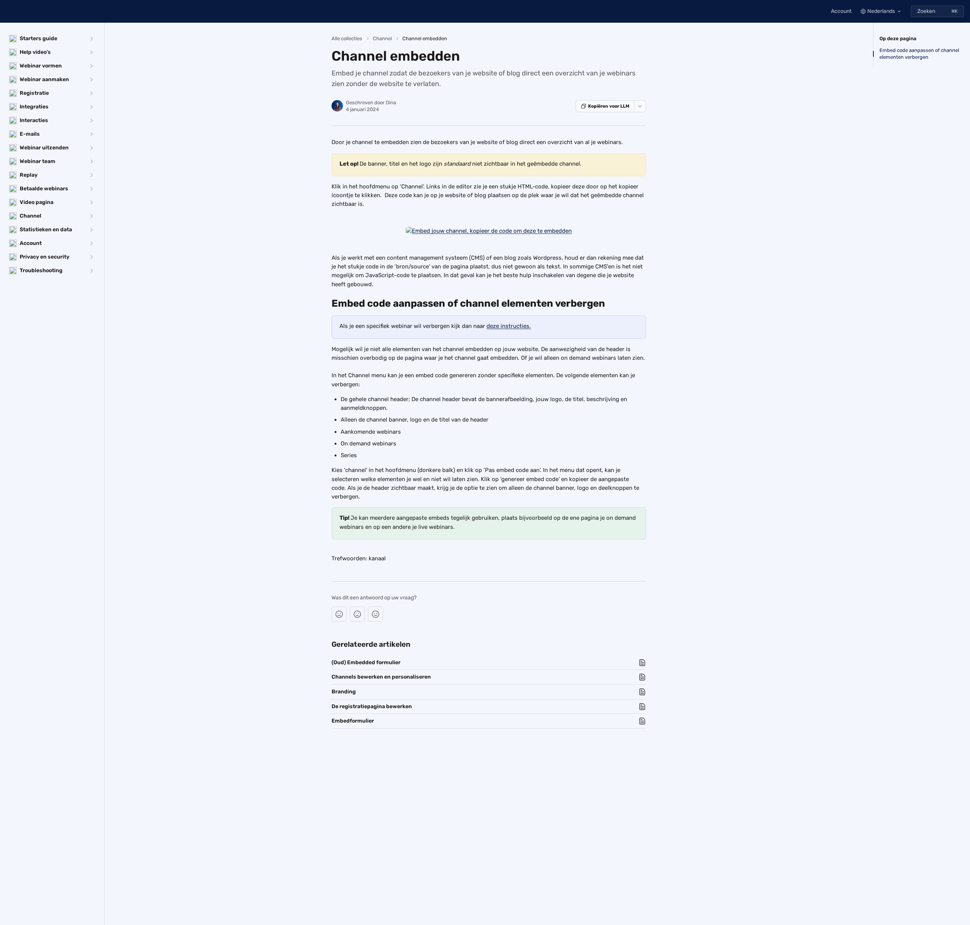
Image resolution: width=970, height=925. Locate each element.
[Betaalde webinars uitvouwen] (91, 188)
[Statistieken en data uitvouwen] (91, 229)
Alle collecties (347, 38)
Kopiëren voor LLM (608, 106)
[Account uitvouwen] (91, 243)
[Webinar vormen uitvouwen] (91, 66)
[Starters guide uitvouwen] (91, 38)
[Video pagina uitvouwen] (91, 202)
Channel (382, 38)
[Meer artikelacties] (640, 106)
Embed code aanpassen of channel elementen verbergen (919, 53)
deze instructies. (509, 326)
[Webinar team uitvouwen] (91, 161)
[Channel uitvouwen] (91, 216)
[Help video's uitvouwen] (91, 52)
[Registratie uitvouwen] (91, 93)
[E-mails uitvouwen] (91, 134)
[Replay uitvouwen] (91, 175)
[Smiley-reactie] (375, 614)
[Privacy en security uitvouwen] (91, 257)
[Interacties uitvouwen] (91, 120)
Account (841, 11)
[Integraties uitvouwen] (91, 107)
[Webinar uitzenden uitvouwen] (91, 148)
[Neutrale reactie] (357, 614)
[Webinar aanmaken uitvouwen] (91, 79)
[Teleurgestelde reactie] (339, 614)
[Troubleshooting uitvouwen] (91, 270)
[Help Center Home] (7, 11)
